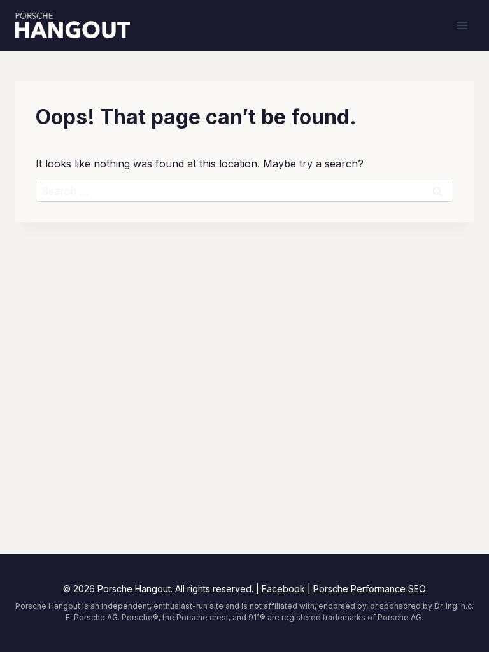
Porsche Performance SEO (369, 588)
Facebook (283, 588)
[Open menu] (462, 25)
